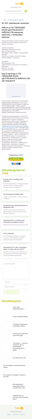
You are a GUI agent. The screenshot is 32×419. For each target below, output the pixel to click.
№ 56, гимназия (8, 233)
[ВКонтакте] (13, 164)
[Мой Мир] (17, 164)
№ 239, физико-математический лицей (14, 366)
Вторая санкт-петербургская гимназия (13, 180)
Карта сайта (16, 414)
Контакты (22, 414)
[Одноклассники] (15, 164)
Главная (9, 414)
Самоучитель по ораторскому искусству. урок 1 (20, 397)
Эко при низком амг (19, 357)
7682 (19, 3)
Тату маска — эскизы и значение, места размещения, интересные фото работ (20, 346)
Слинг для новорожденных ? (18, 308)
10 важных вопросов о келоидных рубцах (20, 325)
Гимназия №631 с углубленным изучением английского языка (14, 221)
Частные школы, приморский (13, 194)
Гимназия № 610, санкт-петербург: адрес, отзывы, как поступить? (15, 248)
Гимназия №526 (16, 96)
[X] (19, 164)
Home (4, 20)
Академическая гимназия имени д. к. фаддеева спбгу (15, 206)
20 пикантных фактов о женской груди (20, 334)
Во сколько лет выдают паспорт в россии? (14, 375)
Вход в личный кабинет (20, 316)
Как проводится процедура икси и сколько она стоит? (19, 386)
